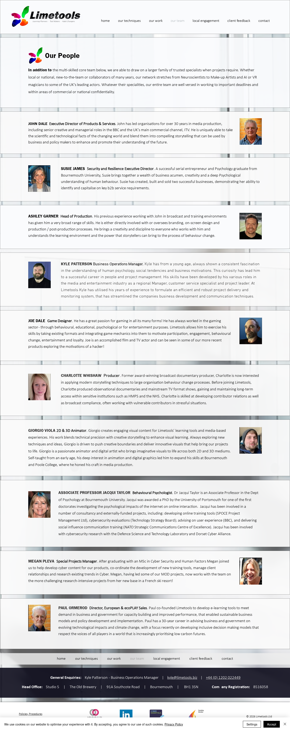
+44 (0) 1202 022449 (223, 678)
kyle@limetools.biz (182, 678)
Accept (271, 724)
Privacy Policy (174, 724)
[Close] (284, 724)
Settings (251, 724)
